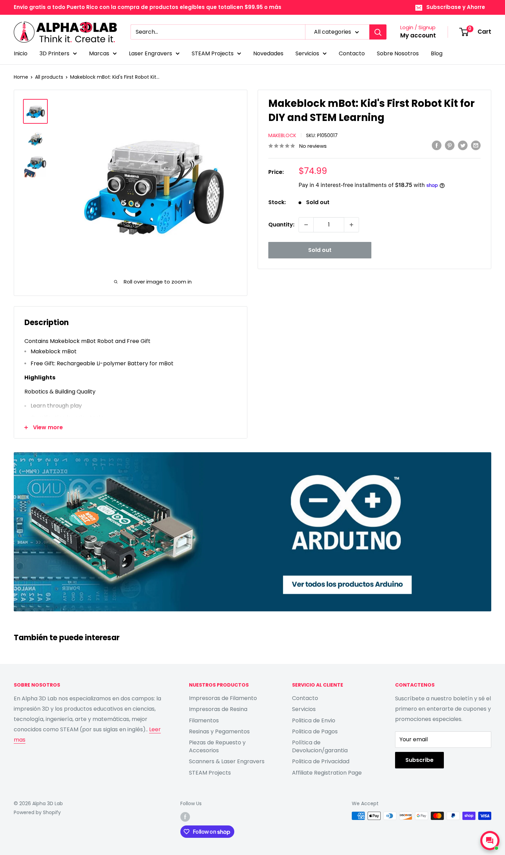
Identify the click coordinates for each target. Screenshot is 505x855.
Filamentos (204, 720)
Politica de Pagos (315, 731)
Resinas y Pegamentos (219, 731)
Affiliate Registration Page (327, 773)
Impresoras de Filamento (223, 698)
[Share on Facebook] (436, 145)
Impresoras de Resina (218, 709)
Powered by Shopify (37, 812)
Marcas (99, 53)
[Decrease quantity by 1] (306, 225)
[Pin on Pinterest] (449, 145)
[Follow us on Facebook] (185, 816)
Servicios (307, 53)
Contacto (352, 53)
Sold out (320, 250)
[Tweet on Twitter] (463, 145)
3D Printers (54, 53)
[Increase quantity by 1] (351, 225)
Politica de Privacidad (320, 761)
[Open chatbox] (490, 840)
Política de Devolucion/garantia (320, 746)
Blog (436, 53)
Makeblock (282, 135)
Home (21, 77)
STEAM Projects (213, 53)
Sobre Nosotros (398, 53)
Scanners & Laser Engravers (227, 761)
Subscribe (419, 760)
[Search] (377, 32)
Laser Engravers (150, 53)
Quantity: (281, 225)
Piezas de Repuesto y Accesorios (217, 746)
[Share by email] (476, 145)
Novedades (268, 53)
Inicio (20, 53)
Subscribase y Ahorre (455, 7)
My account (418, 35)
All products (49, 77)
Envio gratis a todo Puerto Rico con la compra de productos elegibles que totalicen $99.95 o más (147, 7)
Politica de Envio (313, 720)
